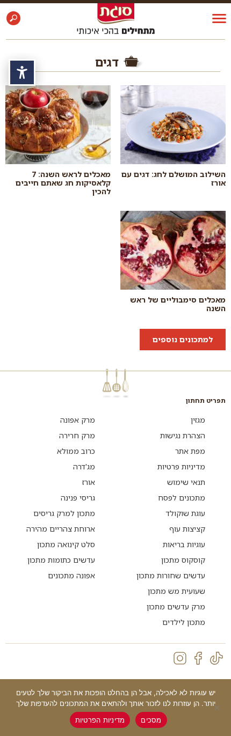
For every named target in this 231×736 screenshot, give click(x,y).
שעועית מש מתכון (176, 591)
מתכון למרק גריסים (64, 513)
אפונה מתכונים (71, 575)
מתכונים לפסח (181, 497)
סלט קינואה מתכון (66, 544)
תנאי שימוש (186, 482)
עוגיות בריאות (184, 544)
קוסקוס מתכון (183, 560)
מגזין (198, 420)
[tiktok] (216, 658)
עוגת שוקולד (185, 513)
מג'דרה (84, 466)
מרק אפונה (77, 420)
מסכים (151, 720)
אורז (88, 482)
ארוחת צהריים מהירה (60, 529)
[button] (13, 18)
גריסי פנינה (78, 497)
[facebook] (198, 658)
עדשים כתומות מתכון (61, 560)
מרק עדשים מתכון (176, 606)
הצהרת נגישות (182, 435)
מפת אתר (190, 451)
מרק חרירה (77, 435)
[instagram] (180, 658)
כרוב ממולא (76, 451)
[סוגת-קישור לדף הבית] (115, 13)
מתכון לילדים (183, 622)
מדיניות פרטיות (181, 466)
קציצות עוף (187, 529)
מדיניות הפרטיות (100, 720)
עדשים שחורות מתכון (170, 575)
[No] (217, 707)
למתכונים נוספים (183, 339)
